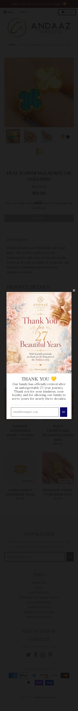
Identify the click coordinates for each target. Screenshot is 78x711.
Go (63, 412)
